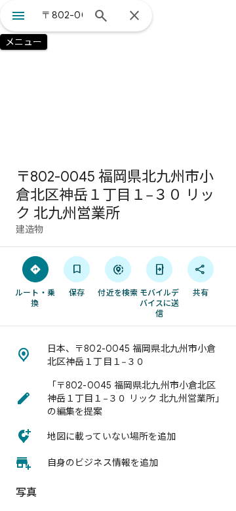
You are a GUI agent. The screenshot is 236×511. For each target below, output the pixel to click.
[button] (118, 355)
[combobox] (62, 15)
